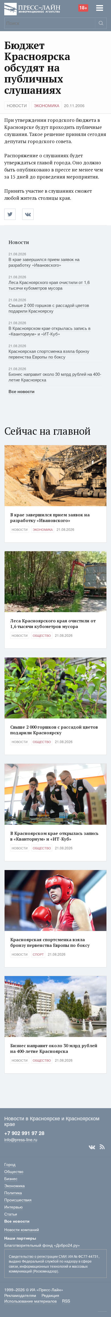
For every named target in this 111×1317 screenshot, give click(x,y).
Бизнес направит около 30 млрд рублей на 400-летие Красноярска (55, 377)
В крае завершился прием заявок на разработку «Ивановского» (44, 262)
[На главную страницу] (32, 8)
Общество (42, 635)
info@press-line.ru (20, 1139)
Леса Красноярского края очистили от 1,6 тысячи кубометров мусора (49, 285)
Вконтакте (91, 1146)
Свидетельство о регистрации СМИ (38, 1256)
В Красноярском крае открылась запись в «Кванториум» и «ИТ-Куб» (50, 331)
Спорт (38, 954)
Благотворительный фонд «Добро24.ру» (42, 1245)
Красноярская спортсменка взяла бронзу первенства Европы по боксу (49, 354)
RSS (102, 1146)
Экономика (46, 105)
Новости (17, 105)
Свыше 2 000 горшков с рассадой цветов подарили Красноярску (49, 308)
